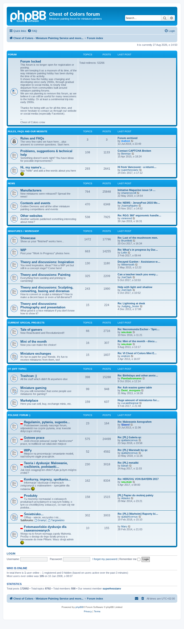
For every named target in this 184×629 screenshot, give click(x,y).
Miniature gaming (33, 388)
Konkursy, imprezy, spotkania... (47, 479)
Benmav (126, 153)
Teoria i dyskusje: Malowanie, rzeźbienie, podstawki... (46, 464)
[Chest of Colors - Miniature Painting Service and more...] (28, 15)
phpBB (79, 607)
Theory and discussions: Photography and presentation (42, 305)
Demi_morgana (130, 390)
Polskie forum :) (19, 415)
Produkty (30, 495)
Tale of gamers (31, 329)
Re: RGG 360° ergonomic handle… (139, 215)
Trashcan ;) (28, 376)
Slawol (125, 424)
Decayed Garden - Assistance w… (139, 261)
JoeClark (126, 277)
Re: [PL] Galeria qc (129, 437)
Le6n (124, 252)
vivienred (126, 218)
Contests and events (35, 203)
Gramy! (42, 520)
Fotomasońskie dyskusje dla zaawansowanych (45, 528)
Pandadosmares (131, 378)
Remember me (128, 559)
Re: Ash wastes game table (135, 387)
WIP (23, 250)
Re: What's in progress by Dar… (138, 249)
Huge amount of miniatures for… (138, 400)
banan (124, 465)
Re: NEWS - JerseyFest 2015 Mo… (139, 202)
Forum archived (128, 138)
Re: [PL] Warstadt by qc (133, 450)
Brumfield (126, 240)
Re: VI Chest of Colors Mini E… (137, 353)
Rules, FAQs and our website (27, 131)
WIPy (28, 450)
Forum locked (30, 61)
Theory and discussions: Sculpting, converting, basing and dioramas (46, 289)
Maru (124, 526)
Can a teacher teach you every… (138, 274)
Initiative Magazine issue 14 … (136, 190)
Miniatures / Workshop (23, 231)
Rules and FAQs (32, 138)
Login (11, 553)
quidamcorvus (129, 440)
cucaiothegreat (129, 403)
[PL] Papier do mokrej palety (135, 495)
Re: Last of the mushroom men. (138, 237)
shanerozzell (128, 192)
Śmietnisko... (34, 514)
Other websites (31, 216)
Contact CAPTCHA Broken (134, 150)
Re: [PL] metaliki (128, 462)
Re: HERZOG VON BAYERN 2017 (138, 479)
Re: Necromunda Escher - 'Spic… (139, 329)
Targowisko (57, 520)
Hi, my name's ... (32, 167)
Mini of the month (33, 341)
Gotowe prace (34, 437)
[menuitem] (32, 31)
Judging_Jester (130, 306)
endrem (125, 356)
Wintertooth (127, 264)
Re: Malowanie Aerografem (135, 421)
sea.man (126, 332)
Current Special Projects (26, 322)
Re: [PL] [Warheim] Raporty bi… (138, 513)
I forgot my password (104, 559)
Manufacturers (30, 190)
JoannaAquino (129, 205)
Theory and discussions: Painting (45, 275)
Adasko (125, 498)
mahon (125, 140)
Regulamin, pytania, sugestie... (47, 422)
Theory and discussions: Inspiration (47, 262)
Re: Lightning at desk (131, 303)
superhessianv (129, 169)
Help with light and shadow (135, 287)
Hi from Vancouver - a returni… (137, 167)
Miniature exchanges (35, 353)
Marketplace (29, 400)
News (11, 183)
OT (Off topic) (17, 369)
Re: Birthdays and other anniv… (138, 375)
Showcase (27, 238)
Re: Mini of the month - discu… (137, 341)
